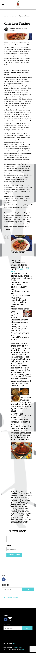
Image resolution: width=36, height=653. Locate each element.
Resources (13, 16)
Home (6, 16)
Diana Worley (19, 28)
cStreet (22, 649)
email (14, 643)
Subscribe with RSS (12, 597)
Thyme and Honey (24, 16)
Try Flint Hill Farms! (20, 270)
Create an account (15, 559)
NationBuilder (17, 647)
